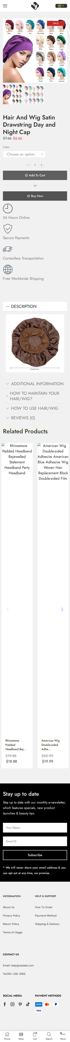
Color (6, 147)
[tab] (35, 306)
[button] (8, 52)
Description (24, 306)
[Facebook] (5, 1004)
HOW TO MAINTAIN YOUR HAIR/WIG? (34, 396)
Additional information (37, 384)
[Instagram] (12, 1004)
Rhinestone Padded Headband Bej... (15, 744)
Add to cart (37, 175)
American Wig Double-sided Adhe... (50, 744)
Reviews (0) (23, 418)
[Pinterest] (20, 1004)
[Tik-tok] (28, 1004)
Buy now (37, 196)
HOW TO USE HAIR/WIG (34, 408)
